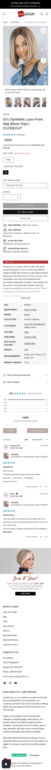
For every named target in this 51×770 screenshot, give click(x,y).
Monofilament (39, 324)
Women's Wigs (30, 310)
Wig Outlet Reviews (11, 640)
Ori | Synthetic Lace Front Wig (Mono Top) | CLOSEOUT (29, 457)
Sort (27, 440)
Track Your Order (10, 612)
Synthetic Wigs (30, 337)
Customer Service (10, 644)
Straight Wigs (29, 343)
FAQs (5, 621)
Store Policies (8, 626)
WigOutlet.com (11, 697)
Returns (6, 631)
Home (5, 22)
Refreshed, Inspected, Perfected (15, 250)
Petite (26, 332)
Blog (5, 617)
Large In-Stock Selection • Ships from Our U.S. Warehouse (21, 233)
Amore (6, 114)
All (6, 172)
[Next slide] (43, 60)
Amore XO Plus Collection (32, 276)
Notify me (25, 218)
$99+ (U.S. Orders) (23, 225)
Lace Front (28, 324)
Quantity (6, 192)
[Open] (6, 764)
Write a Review (39, 431)
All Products (15, 22)
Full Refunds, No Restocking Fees (16, 242)
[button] (4, 14)
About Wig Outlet (10, 635)
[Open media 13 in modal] (43, 30)
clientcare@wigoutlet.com (18, 676)
